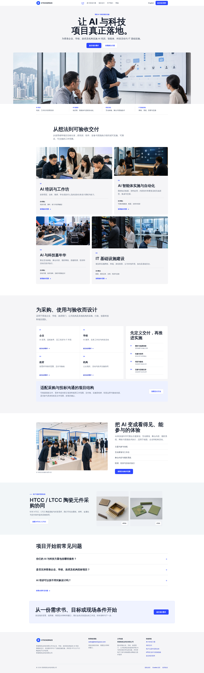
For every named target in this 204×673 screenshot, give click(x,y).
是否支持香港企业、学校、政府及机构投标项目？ (63, 569)
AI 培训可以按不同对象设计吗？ (53, 580)
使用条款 (165, 667)
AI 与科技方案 (91, 3)
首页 (82, 3)
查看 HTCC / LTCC (39, 522)
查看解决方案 (110, 45)
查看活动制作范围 (124, 471)
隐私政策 (147, 667)
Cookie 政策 (156, 667)
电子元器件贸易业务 (152, 649)
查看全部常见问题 (43, 591)
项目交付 (102, 3)
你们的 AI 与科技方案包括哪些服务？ (56, 558)
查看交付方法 (156, 391)
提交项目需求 (161, 3)
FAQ (117, 3)
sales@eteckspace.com (97, 642)
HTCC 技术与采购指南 (153, 652)
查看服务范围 (45, 209)
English (151, 3)
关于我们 (110, 3)
